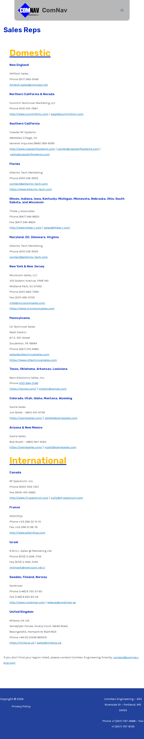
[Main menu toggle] (122, 10)
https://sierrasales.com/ (25, 418)
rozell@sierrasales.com (60, 447)
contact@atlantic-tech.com (28, 183)
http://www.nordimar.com (27, 602)
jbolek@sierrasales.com (61, 418)
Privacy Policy (21, 706)
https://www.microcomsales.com (31, 308)
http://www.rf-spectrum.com (28, 497)
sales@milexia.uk (49, 642)
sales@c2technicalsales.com (29, 354)
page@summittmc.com (67, 114)
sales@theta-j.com (57, 227)
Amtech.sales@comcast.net (28, 84)
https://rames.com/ (22, 388)
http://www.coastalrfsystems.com (32, 149)
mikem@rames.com (53, 388)
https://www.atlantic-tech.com (30, 189)
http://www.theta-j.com (25, 227)
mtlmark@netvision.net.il (27, 567)
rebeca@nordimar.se (61, 602)
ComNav (54, 10)
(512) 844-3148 (28, 383)
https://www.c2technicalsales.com (33, 360)
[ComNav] (28, 10)
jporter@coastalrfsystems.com (78, 149)
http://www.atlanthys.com (27, 532)
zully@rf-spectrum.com (67, 497)
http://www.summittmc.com (28, 114)
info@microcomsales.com (27, 303)
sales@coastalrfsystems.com (30, 154)
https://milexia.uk (22, 642)
